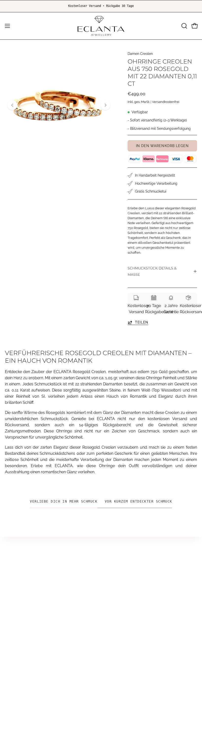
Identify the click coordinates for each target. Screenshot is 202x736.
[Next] (105, 105)
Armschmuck (118, 590)
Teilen (141, 322)
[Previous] (12, 105)
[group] (101, 6)
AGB (110, 623)
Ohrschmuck (117, 574)
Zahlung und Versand (125, 656)
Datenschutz (117, 640)
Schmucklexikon (121, 598)
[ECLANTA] (101, 26)
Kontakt (12, 631)
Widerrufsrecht (120, 648)
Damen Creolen (140, 54)
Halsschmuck (118, 582)
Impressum (116, 631)
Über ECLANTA (19, 623)
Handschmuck (119, 566)
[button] (183, 25)
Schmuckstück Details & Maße (152, 271)
